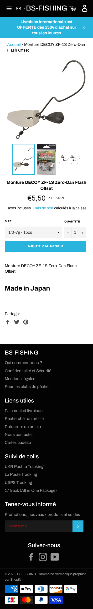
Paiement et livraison (24, 410)
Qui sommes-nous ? (23, 362)
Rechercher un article (24, 418)
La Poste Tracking (21, 474)
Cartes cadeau (18, 442)
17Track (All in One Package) (31, 490)
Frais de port (42, 208)
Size (8, 221)
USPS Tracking (18, 482)
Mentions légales (20, 378)
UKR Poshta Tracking (24, 466)
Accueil (14, 44)
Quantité (72, 221)
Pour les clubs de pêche (26, 386)
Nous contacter (19, 434)
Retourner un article (23, 426)
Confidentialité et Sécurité (28, 371)
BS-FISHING (46, 8)
